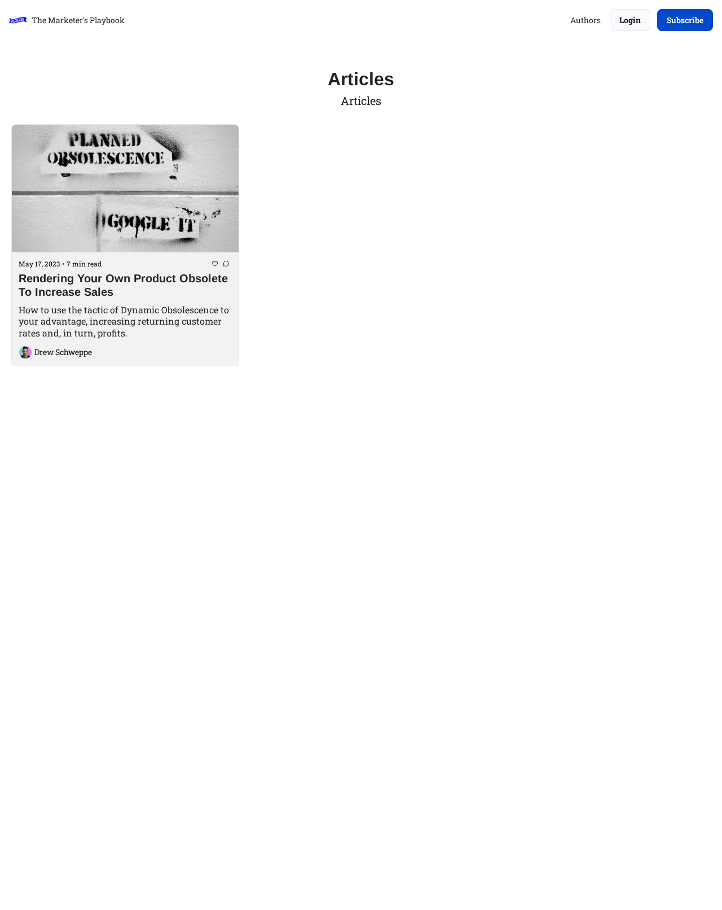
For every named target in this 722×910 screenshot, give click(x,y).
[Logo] (18, 20)
